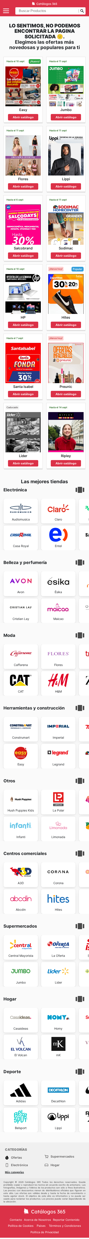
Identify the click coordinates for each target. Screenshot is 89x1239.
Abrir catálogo (23, 117)
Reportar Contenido (66, 1219)
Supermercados (62, 1156)
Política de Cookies (20, 1225)
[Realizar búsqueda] (82, 11)
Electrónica (19, 1165)
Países (41, 1225)
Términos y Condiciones (65, 1225)
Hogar (55, 1165)
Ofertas (16, 1157)
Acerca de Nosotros (37, 1219)
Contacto (16, 1219)
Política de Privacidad (44, 1232)
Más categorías (14, 1172)
